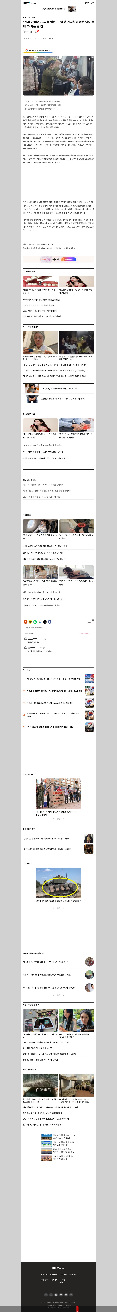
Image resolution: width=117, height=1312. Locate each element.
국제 (24, 17)
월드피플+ (53, 1274)
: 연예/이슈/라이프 (32, 953)
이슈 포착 (26, 863)
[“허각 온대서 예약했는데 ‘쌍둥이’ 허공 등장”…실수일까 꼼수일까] (89, 987)
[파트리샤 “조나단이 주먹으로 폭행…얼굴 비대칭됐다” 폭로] (89, 974)
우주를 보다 (73, 1274)
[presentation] (54, 819)
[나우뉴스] (29, 2)
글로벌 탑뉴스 (28, 774)
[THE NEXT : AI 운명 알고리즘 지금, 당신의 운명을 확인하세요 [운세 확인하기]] (58, 259)
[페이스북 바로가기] (46, 1295)
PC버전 (74, 1302)
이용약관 (49, 1302)
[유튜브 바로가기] (56, 1295)
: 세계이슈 (28, 1069)
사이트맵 (67, 1302)
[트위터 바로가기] (51, 1295)
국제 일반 (44, 1274)
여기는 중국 (31, 17)
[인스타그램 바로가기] (61, 1295)
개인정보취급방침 (58, 1302)
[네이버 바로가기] (66, 1295)
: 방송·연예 (30, 1004)
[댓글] (36, 31)
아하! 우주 (44, 1279)
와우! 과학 (53, 1279)
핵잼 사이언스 (63, 1281)
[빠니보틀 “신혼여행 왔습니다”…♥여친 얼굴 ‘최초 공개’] (89, 961)
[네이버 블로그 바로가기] (71, 1295)
